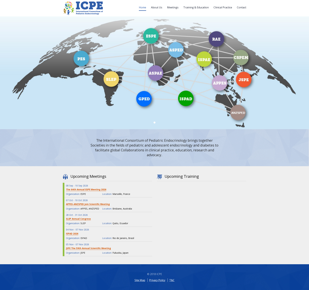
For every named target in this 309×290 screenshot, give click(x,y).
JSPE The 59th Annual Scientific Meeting (88, 248)
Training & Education (196, 7)
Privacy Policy (157, 280)
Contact (241, 7)
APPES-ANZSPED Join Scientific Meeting (88, 204)
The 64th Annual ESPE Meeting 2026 (86, 189)
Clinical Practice (223, 7)
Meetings (172, 7)
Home (142, 7)
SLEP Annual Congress (78, 218)
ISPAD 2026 (72, 233)
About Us (156, 7)
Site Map (140, 280)
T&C (171, 280)
